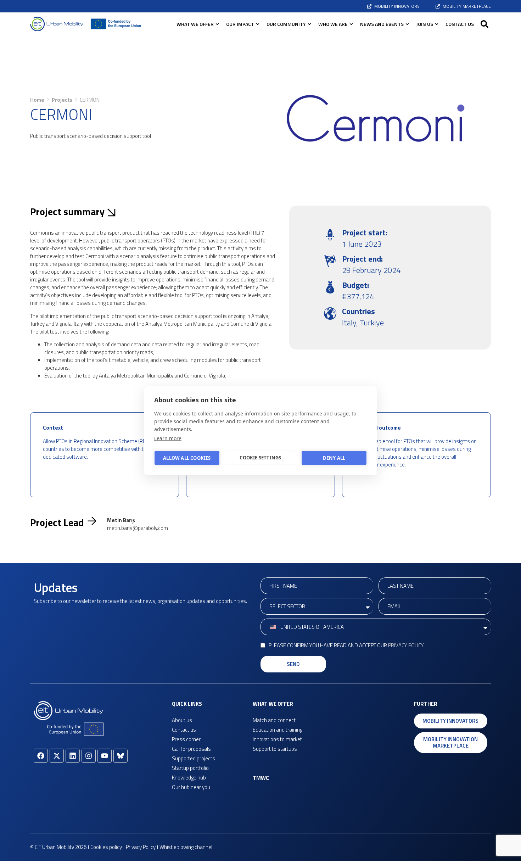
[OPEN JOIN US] (436, 24)
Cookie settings (260, 457)
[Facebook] (41, 756)
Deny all (334, 458)
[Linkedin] (73, 756)
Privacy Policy (406, 645)
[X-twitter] (57, 756)
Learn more (167, 438)
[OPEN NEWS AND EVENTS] (407, 24)
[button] (484, 24)
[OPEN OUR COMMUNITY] (309, 24)
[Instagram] (89, 756)
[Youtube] (104, 756)
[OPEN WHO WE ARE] (351, 24)
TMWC (261, 778)
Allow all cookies (187, 458)
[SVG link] (56, 24)
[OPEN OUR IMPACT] (257, 24)
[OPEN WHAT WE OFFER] (217, 24)
